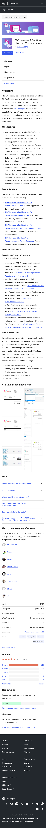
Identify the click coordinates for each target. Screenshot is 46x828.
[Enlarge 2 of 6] (19, 421)
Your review (6, 684)
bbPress (6, 785)
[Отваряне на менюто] (42, 3)
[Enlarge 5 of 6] (41, 411)
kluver (9, 574)
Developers (6, 767)
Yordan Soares (12, 567)
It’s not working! (8, 490)
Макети (27, 752)
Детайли (8, 61)
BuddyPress (8, 789)
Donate (28, 767)
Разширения (29, 748)
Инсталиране (9, 72)
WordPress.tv (8, 770)
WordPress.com (9, 777)
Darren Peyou (12, 581)
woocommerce (38, 641)
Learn (4, 759)
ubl (42, 637)
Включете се (29, 759)
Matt (5, 781)
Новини (5, 745)
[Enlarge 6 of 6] (41, 442)
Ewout (9, 552)
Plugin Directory (7, 10)
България (11, 799)
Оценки (7, 67)
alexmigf (10, 559)
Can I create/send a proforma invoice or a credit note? (14, 504)
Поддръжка (9, 83)
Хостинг (5, 748)
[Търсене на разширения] (25, 17)
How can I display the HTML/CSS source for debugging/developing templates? (18, 519)
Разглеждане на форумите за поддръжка (19, 708)
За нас (5, 741)
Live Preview (21, 53)
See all (41, 684)
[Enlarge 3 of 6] (19, 451)
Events (27, 763)
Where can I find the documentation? (17, 484)
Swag (27, 770)
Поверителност (8, 752)
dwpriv (9, 588)
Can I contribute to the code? (14, 512)
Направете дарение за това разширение (19, 727)
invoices (22, 637)
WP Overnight (22, 46)
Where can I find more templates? (15, 497)
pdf (38, 637)
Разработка (9, 78)
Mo (8, 596)
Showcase (28, 741)
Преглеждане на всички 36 (34, 632)
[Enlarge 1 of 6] (19, 391)
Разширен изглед (9, 647)
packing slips (31, 637)
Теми (26, 745)
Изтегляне (8, 53)
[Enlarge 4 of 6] (41, 391)
